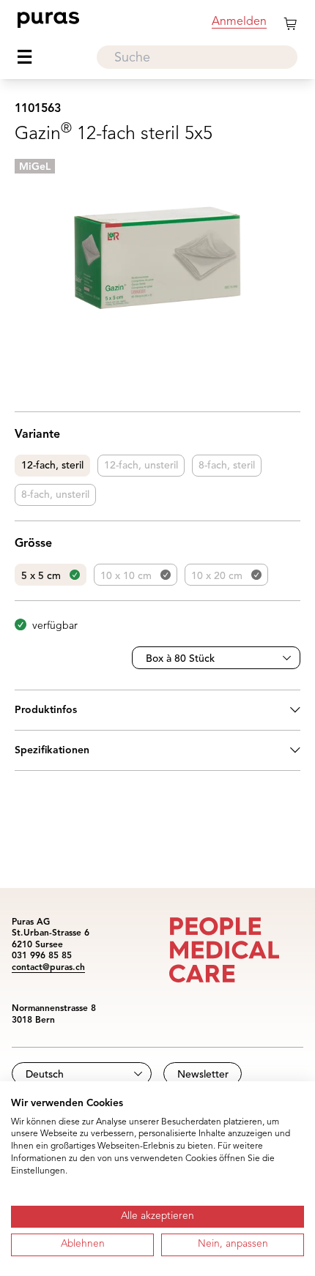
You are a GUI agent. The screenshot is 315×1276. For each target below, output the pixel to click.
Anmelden (239, 22)
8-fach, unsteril (55, 495)
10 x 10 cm (126, 576)
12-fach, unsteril (141, 465)
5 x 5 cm (41, 576)
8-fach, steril (227, 465)
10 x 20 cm (216, 576)
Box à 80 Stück (180, 659)
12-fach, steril (52, 465)
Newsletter (203, 1075)
